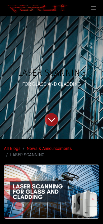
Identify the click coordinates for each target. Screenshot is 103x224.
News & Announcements (49, 148)
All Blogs (12, 148)
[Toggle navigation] (93, 8)
